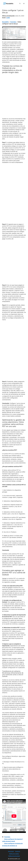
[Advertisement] (14, 89)
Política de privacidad (14, 856)
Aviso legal (11, 851)
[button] (20, 3)
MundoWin (5, 22)
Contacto (17, 851)
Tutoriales (13, 22)
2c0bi (8, 17)
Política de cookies (14, 853)
